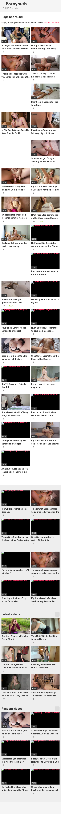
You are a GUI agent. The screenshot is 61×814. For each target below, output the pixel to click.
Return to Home (51, 23)
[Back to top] (56, 808)
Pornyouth (16, 3)
